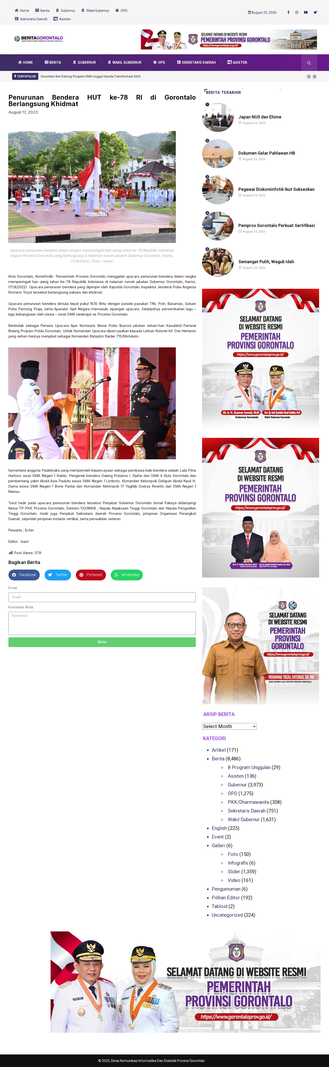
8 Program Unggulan (249, 767)
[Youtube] (306, 12)
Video (234, 880)
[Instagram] (296, 12)
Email (12, 588)
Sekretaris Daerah (246, 811)
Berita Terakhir (223, 92)
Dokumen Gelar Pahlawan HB (266, 153)
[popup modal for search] (309, 62)
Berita (243, 112)
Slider (234, 871)
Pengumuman (226, 889)
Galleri (218, 845)
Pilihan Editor (226, 898)
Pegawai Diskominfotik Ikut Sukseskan (276, 189)
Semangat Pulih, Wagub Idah (266, 261)
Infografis (238, 863)
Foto (233, 854)
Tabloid (219, 906)
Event (218, 837)
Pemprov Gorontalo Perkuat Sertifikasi (276, 225)
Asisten (236, 776)
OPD (232, 793)
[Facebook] (288, 12)
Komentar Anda (20, 607)
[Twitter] (315, 12)
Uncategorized (227, 915)
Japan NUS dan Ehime (259, 116)
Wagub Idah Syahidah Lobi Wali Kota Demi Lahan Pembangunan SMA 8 (90, 76)
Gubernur (237, 785)
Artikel (219, 750)
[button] (308, 76)
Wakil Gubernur (244, 819)
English (219, 828)
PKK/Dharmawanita (248, 802)
